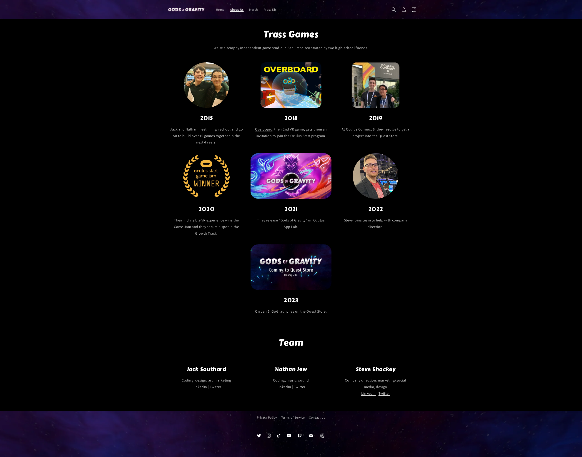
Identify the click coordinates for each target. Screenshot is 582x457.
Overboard (263, 129)
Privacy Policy (267, 417)
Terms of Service (293, 417)
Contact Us (317, 417)
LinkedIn (199, 386)
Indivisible (192, 220)
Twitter (215, 386)
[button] (394, 10)
